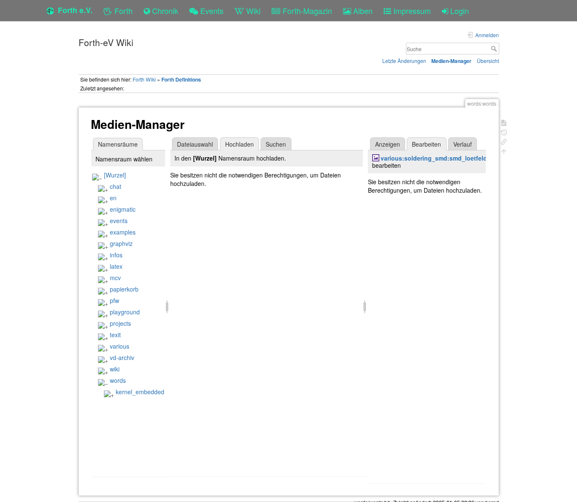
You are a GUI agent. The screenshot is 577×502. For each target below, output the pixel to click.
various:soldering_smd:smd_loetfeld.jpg (439, 158)
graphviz (121, 243)
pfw (114, 300)
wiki (115, 369)
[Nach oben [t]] (504, 151)
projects (120, 323)
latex (116, 266)
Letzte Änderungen (404, 60)
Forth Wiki (144, 79)
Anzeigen (387, 144)
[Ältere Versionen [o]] (504, 131)
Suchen (276, 144)
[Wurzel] (115, 175)
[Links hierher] (504, 141)
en (113, 198)
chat (115, 186)
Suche (495, 49)
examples (123, 232)
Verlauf (462, 144)
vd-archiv (122, 357)
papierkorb (124, 289)
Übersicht (488, 60)
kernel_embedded (140, 391)
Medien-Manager (451, 61)
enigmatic (123, 209)
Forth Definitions (181, 79)
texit (115, 334)
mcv (115, 277)
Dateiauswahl (195, 144)
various (119, 346)
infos (116, 255)
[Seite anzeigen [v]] (504, 122)
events (119, 220)
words (118, 380)
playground (125, 312)
